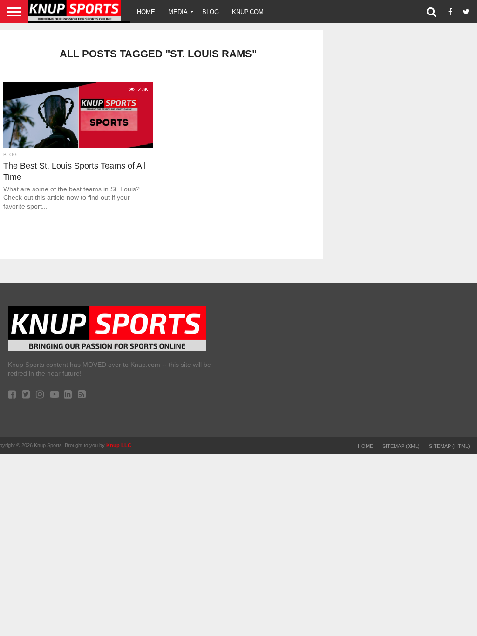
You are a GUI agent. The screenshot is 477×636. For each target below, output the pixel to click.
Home (146, 11)
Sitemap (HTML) (449, 446)
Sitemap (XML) (401, 446)
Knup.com (248, 11)
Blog (210, 11)
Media (178, 11)
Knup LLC (118, 445)
